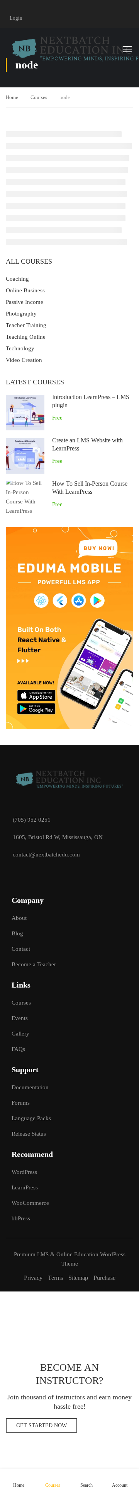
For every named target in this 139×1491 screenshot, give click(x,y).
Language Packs (31, 1118)
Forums (21, 1103)
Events (20, 1018)
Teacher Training (26, 325)
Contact (21, 949)
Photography (21, 313)
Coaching (17, 279)
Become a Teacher (34, 964)
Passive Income (24, 302)
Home (12, 97)
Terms (55, 1277)
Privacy (33, 1277)
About (19, 918)
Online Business (25, 290)
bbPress (21, 1218)
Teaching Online (26, 337)
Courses (39, 97)
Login (16, 18)
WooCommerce (30, 1203)
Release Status (29, 1134)
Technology (20, 348)
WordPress (24, 1172)
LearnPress (25, 1187)
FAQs (18, 1049)
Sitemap (78, 1277)
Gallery (20, 1033)
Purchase (104, 1277)
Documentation (30, 1087)
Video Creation (24, 360)
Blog (17, 933)
